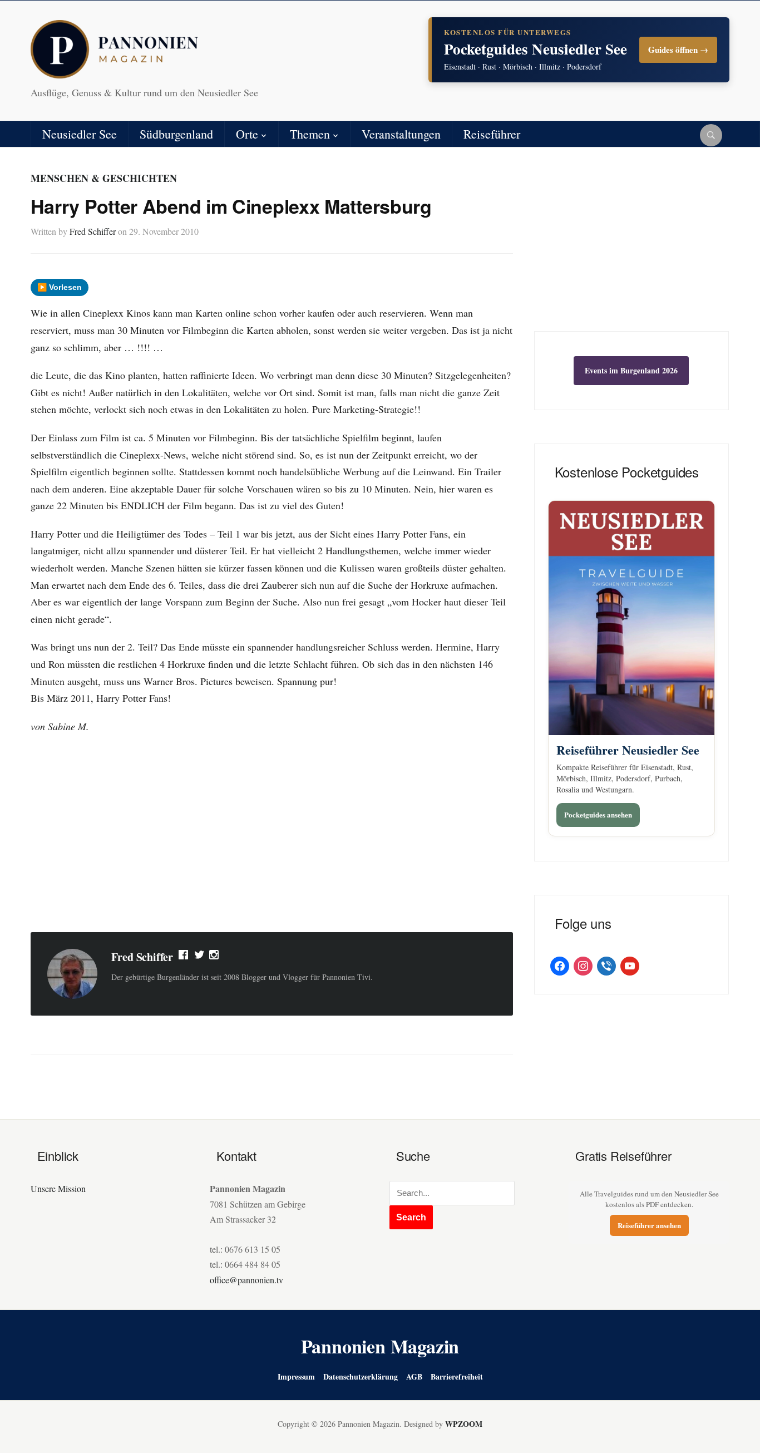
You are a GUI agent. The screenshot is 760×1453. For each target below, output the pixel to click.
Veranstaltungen (401, 134)
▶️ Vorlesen (59, 287)
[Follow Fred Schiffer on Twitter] (199, 957)
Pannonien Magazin (380, 1346)
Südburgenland (176, 134)
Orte (247, 134)
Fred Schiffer (93, 231)
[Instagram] (214, 957)
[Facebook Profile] (184, 957)
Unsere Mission (58, 1188)
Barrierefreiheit (457, 1376)
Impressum (296, 1376)
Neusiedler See (79, 134)
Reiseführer (491, 134)
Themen (310, 134)
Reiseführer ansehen (649, 1225)
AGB (414, 1376)
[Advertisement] (272, 835)
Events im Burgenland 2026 (631, 370)
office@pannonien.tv (246, 1279)
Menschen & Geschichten (104, 178)
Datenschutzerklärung (360, 1376)
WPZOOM (463, 1424)
